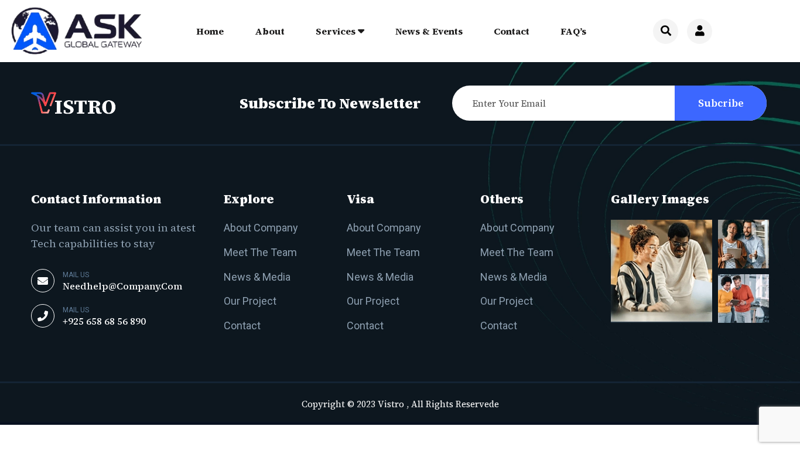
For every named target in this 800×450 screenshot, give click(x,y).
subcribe (721, 103)
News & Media (257, 277)
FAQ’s (573, 31)
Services (335, 31)
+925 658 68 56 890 (104, 321)
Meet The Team (260, 252)
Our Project (250, 301)
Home (210, 31)
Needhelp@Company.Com (122, 285)
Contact (511, 31)
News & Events (429, 31)
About (270, 31)
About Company (261, 227)
